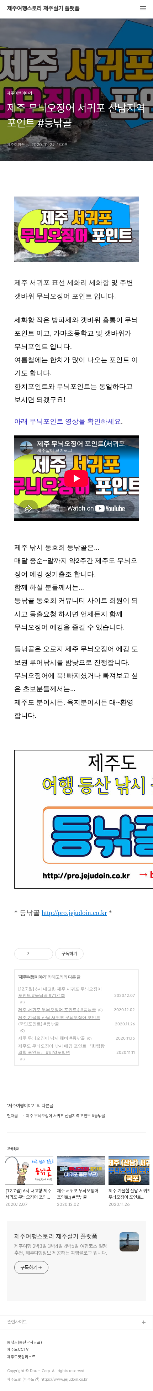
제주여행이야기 (32, 976)
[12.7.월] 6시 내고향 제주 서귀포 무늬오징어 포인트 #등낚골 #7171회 (60, 992)
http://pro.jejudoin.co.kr (74, 912)
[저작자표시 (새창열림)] (87, 954)
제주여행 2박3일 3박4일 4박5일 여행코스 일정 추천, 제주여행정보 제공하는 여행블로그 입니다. (60, 1249)
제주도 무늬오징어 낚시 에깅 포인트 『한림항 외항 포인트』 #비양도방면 (61, 1049)
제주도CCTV (19, 1368)
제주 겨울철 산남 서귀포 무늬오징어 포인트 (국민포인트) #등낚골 (59, 1020)
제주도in (15, 1334)
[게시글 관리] (45, 953)
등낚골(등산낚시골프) (26, 1345)
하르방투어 (17, 1357)
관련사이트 (17, 1321)
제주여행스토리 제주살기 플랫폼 (43, 8)
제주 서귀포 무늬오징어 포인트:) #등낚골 (57, 1009)
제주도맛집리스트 (23, 1379)
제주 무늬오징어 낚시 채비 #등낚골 (51, 1038)
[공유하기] (36, 953)
